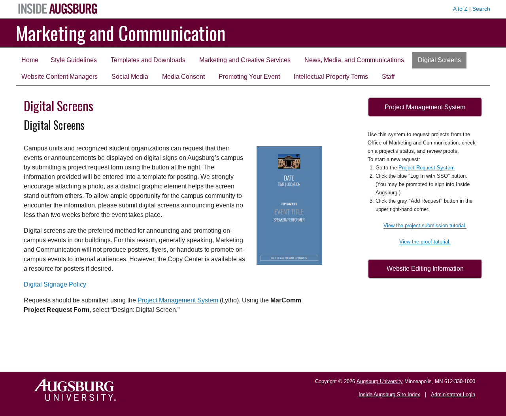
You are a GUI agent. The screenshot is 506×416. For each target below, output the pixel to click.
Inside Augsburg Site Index (389, 394)
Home (29, 60)
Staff (388, 76)
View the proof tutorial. (425, 242)
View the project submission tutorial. (424, 225)
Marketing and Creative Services (245, 60)
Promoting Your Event (249, 76)
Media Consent (183, 76)
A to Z (460, 9)
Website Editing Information (425, 268)
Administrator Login (453, 394)
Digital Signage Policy (55, 284)
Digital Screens (439, 60)
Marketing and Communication (121, 33)
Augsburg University (380, 381)
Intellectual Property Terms (331, 76)
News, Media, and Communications (354, 60)
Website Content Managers (59, 76)
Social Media (129, 76)
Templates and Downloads (148, 60)
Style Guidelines (74, 60)
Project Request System (426, 168)
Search (481, 9)
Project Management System (178, 300)
